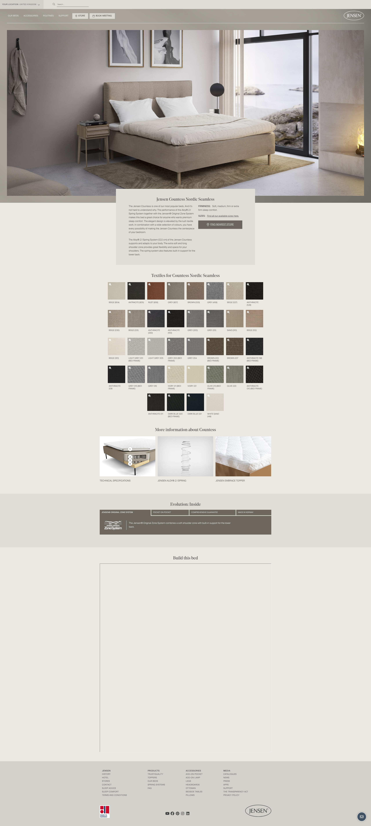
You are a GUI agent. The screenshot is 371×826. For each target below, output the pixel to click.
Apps (226, 785)
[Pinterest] (177, 813)
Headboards (193, 785)
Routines (48, 16)
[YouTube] (167, 813)
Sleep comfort (110, 792)
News (226, 778)
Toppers (152, 778)
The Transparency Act (235, 792)
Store (81, 16)
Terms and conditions (114, 795)
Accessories (31, 16)
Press (226, 781)
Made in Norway (245, 512)
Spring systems (156, 785)
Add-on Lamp (193, 778)
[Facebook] (172, 813)
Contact (107, 785)
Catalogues (230, 774)
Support (64, 16)
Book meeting (104, 16)
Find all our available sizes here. (223, 216)
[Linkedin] (188, 813)
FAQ (150, 788)
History (106, 774)
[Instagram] (182, 813)
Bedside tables (194, 792)
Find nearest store (222, 224)
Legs (188, 781)
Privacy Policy (231, 795)
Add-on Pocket (194, 774)
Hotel (105, 778)
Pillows (190, 795)
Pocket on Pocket (162, 512)
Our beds (13, 16)
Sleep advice (109, 788)
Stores (106, 781)
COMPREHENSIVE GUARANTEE (204, 512)
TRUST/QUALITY (155, 774)
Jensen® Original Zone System (117, 512)
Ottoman (191, 788)
